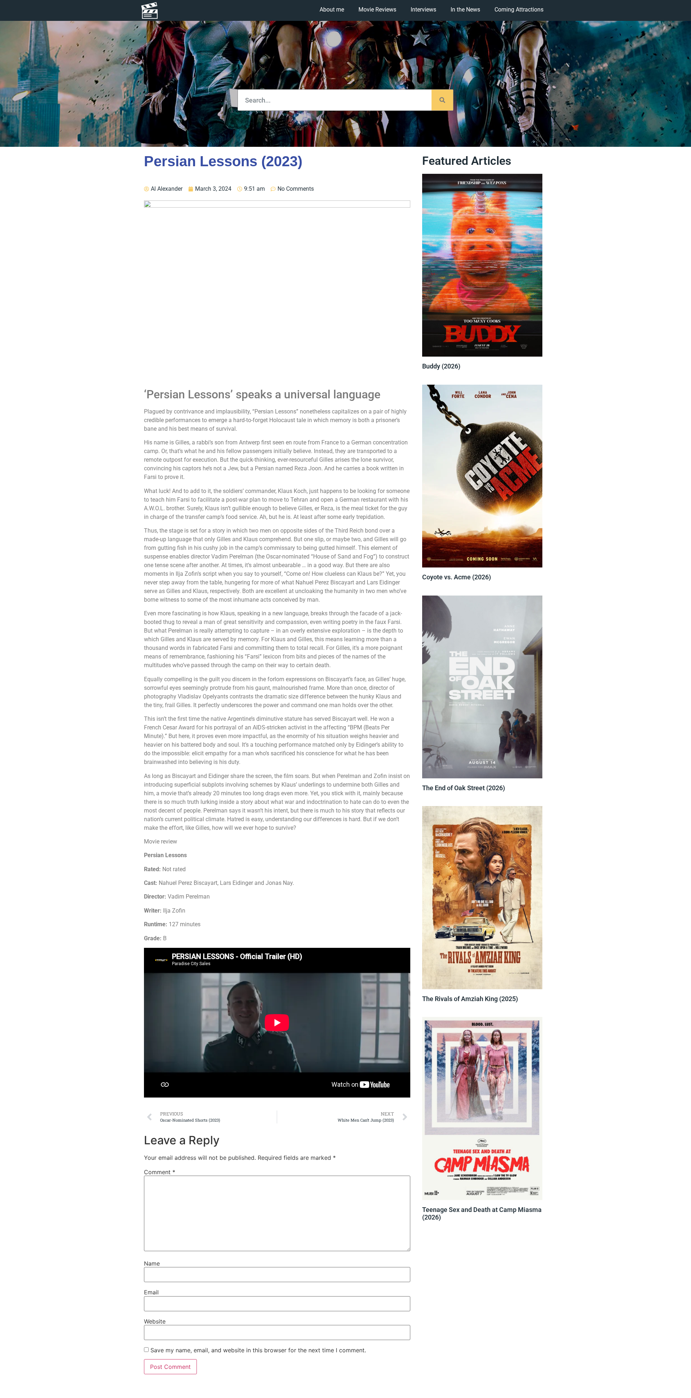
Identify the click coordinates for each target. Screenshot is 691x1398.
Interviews (423, 9)
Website (155, 1321)
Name (152, 1263)
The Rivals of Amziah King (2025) (470, 999)
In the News (465, 9)
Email (151, 1292)
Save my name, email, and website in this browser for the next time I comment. (258, 1350)
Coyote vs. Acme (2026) (456, 577)
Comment (159, 1172)
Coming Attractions (518, 9)
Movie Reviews (377, 9)
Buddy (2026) (441, 366)
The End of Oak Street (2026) (463, 788)
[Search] (442, 100)
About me (332, 9)
